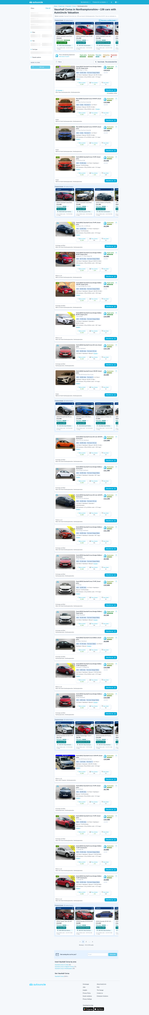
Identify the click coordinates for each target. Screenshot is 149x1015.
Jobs (84, 987)
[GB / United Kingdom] (117, 2)
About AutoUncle (101, 984)
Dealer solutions (87, 996)
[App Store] (99, 1009)
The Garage (100, 990)
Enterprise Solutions (102, 996)
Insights (85, 990)
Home (55, 6)
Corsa (74, 6)
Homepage (86, 984)
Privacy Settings (87, 999)
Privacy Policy (87, 993)
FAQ (98, 987)
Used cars (61, 6)
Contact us (100, 993)
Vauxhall (68, 6)
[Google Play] (88, 1009)
